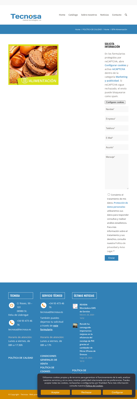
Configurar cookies (115, 102)
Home (77, 29)
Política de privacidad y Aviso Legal (116, 247)
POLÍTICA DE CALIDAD (92, 29)
